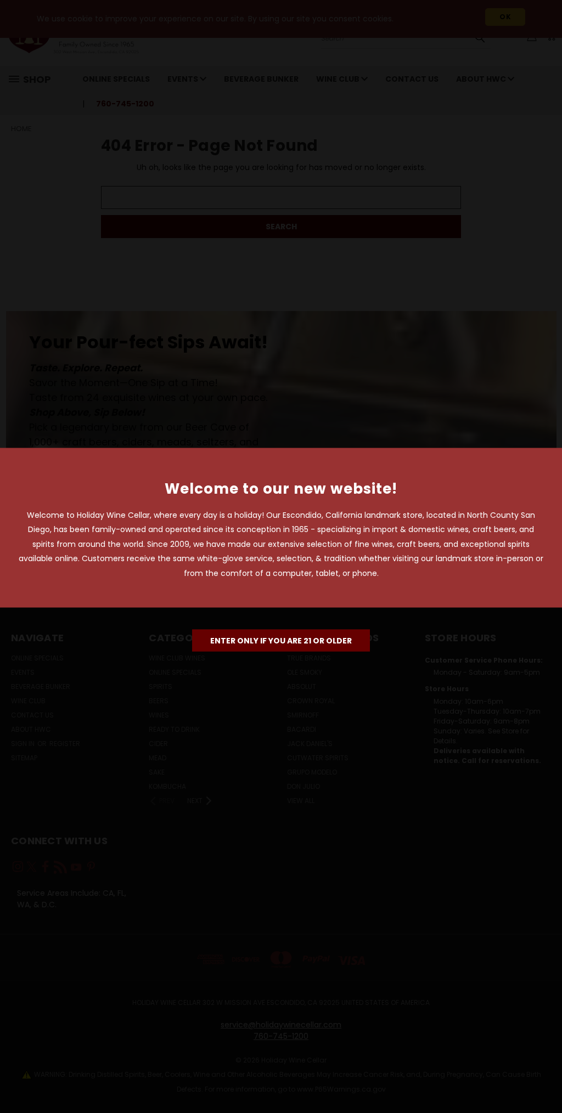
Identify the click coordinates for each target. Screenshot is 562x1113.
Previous (545, 1078)
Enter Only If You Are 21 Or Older (281, 640)
